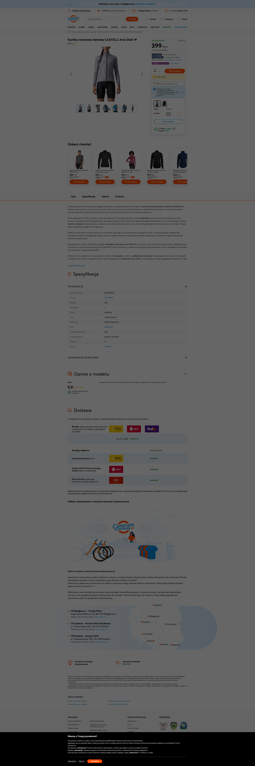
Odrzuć (81, 761)
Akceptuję (95, 761)
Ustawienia (72, 761)
